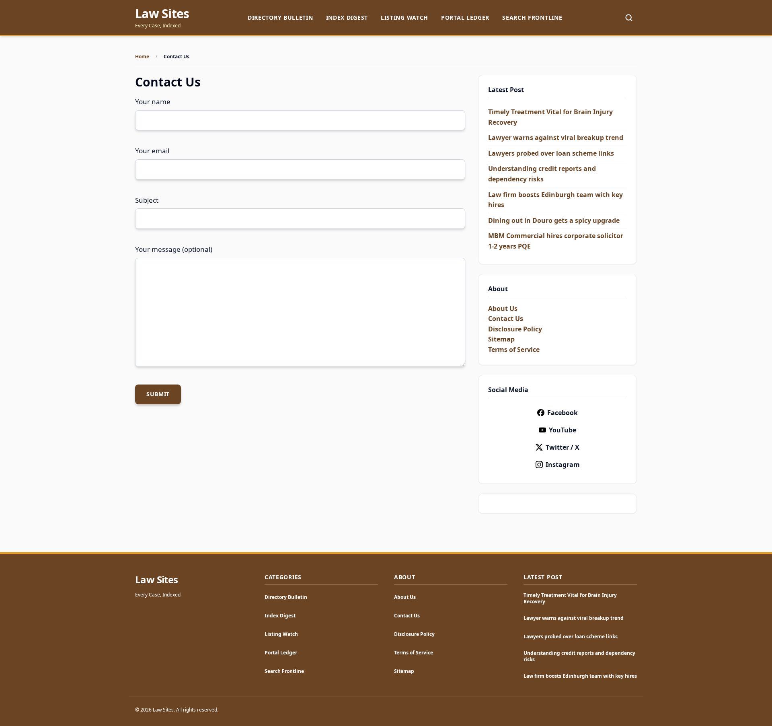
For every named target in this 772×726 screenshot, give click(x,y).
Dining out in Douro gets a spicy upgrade (554, 220)
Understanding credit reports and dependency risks (579, 656)
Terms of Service (514, 349)
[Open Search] (629, 18)
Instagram (563, 464)
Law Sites (162, 13)
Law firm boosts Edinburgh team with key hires (580, 676)
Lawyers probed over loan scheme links (551, 153)
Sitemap (501, 339)
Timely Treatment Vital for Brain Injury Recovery (570, 598)
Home (142, 56)
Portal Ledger (465, 17)
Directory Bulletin (280, 17)
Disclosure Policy (515, 329)
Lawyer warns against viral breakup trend (555, 137)
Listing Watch (404, 17)
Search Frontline (532, 17)
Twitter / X (562, 447)
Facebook (562, 412)
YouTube (562, 430)
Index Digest (347, 17)
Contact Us (505, 318)
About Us (502, 308)
